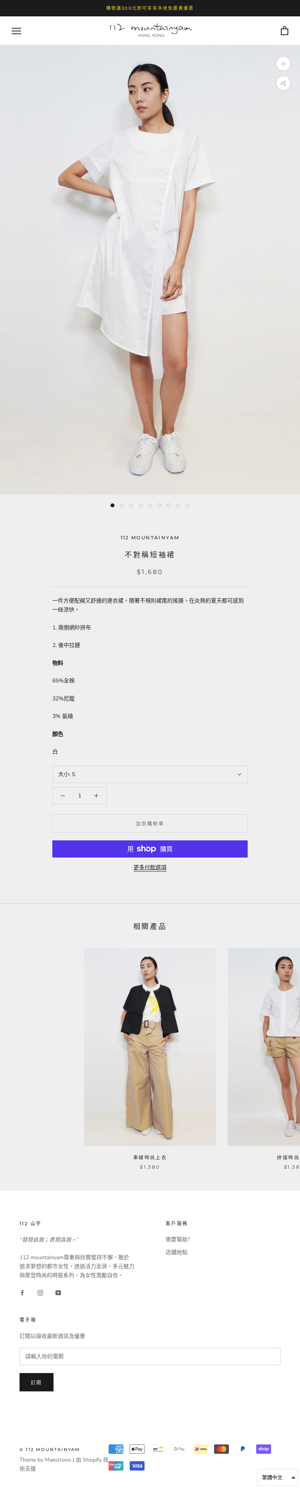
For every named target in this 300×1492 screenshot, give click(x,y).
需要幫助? (178, 1239)
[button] (277, 1477)
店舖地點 (177, 1252)
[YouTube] (58, 1292)
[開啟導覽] (16, 31)
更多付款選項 (150, 867)
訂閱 (36, 1383)
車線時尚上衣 (150, 1158)
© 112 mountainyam (50, 1449)
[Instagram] (40, 1292)
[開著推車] (284, 31)
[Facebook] (22, 1292)
